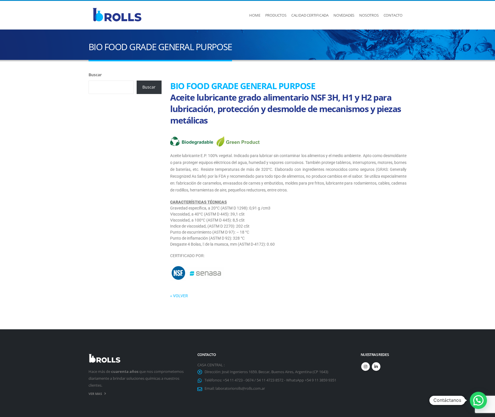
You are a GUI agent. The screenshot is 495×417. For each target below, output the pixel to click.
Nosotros (368, 15)
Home (254, 15)
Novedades (343, 15)
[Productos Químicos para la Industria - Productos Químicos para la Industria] (117, 15)
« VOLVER (179, 295)
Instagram (365, 366)
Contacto (393, 15)
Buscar (95, 74)
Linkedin (376, 366)
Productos (275, 15)
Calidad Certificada (310, 15)
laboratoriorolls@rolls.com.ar (240, 388)
